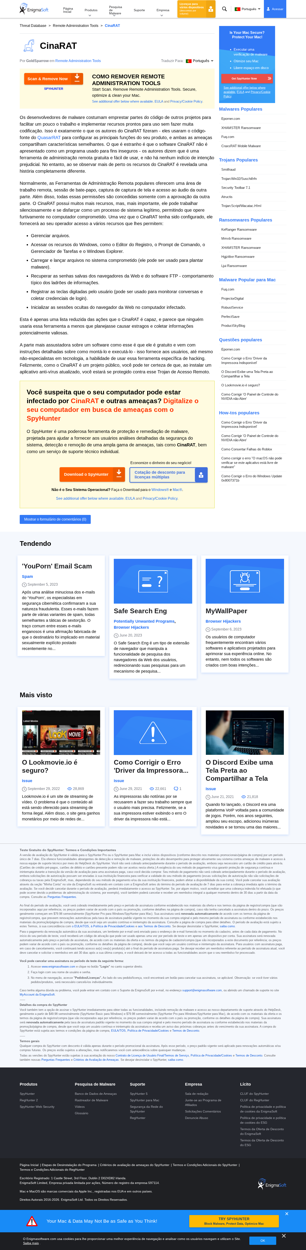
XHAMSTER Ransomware (241, 127)
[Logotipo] (34, 9)
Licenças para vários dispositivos (192, 8)
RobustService (232, 307)
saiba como (227, 926)
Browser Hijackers (131, 627)
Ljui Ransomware (234, 265)
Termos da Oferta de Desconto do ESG (262, 1142)
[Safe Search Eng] (153, 581)
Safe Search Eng (140, 611)
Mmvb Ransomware (236, 238)
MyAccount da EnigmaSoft (37, 994)
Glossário (81, 1113)
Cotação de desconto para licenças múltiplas (160, 475)
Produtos (91, 10)
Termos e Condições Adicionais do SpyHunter (205, 1165)
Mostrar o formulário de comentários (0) (55, 519)
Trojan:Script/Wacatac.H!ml (241, 206)
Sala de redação (196, 1093)
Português (249, 9)
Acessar (277, 9)
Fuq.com (227, 137)
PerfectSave (230, 316)
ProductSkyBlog (233, 325)
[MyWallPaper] (245, 581)
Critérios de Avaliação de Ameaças (96, 1059)
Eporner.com (230, 118)
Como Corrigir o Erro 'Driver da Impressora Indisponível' (244, 360)
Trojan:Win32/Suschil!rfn (239, 178)
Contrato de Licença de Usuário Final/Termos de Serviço (152, 1055)
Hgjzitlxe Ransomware (237, 256)
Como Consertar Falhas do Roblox (246, 449)
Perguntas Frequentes (61, 897)
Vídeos (80, 1106)
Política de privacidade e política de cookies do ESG (263, 1120)
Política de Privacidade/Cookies (148, 1030)
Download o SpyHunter (86, 474)
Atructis (227, 196)
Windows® (160, 490)
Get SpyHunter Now (244, 78)
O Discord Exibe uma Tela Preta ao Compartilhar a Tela (247, 374)
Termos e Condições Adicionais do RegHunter (52, 1169)
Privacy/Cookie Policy (186, 101)
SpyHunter (27, 1093)
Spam (27, 576)
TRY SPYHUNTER (234, 1221)
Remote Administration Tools (75, 26)
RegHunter (137, 1118)
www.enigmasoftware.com (58, 966)
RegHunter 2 (29, 1100)
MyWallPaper (226, 611)
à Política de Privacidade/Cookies (113, 926)
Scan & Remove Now (48, 79)
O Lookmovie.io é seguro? (240, 385)
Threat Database (33, 26)
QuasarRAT (49, 137)
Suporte (139, 10)
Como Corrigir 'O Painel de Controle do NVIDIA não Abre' (249, 396)
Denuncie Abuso (196, 1118)
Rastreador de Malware (91, 1100)
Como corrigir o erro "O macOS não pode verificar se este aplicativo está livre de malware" (251, 462)
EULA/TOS (118, 1030)
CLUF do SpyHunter (254, 1093)
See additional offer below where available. (123, 101)
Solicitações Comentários (203, 1111)
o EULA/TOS (80, 926)
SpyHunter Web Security (37, 1106)
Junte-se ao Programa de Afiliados (203, 1102)
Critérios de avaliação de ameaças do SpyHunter (135, 1165)
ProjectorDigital (232, 298)
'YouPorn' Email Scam (57, 566)
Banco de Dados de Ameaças (96, 1093)
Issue (27, 781)
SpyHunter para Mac (144, 1100)
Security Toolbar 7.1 (235, 187)
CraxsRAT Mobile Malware (241, 146)
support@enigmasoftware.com (202, 990)
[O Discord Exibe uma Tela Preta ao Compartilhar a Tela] (245, 732)
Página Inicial (68, 10)
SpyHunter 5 (139, 1093)
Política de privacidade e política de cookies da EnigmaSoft (263, 1109)
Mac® (177, 490)
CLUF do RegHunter (254, 1100)
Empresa (163, 10)
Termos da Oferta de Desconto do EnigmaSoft (262, 1131)
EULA (159, 101)
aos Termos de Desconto (154, 926)
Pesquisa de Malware (115, 10)
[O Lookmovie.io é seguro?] (61, 732)
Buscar (224, 9)
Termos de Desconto (185, 1030)
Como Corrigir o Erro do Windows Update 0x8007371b (251, 478)
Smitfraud (228, 169)
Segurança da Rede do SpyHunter (146, 1109)
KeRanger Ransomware (239, 229)
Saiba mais (31, 1243)
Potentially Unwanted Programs (144, 621)
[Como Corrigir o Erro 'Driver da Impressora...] (153, 732)
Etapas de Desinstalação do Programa (69, 1165)
